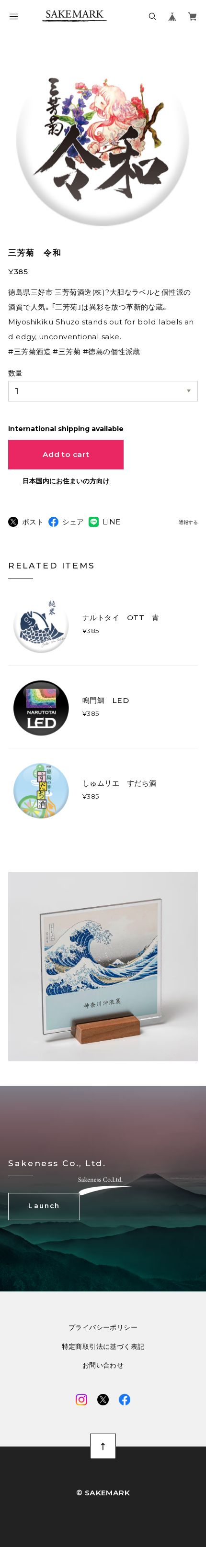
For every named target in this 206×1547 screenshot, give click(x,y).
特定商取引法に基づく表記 (103, 1347)
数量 (15, 373)
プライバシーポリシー (103, 1327)
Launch (43, 1206)
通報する (188, 522)
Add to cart (66, 454)
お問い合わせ (103, 1365)
